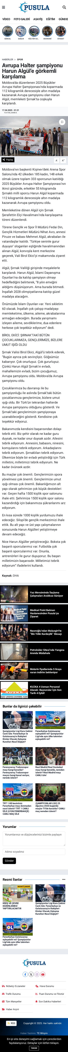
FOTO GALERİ (22, 19)
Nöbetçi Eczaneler (15, 986)
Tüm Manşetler (14, 1001)
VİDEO (6, 19)
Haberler (7, 59)
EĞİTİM (50, 19)
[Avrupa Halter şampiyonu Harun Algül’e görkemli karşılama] (34, 136)
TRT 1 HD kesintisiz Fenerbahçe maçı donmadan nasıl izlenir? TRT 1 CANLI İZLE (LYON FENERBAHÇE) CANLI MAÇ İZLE (17, 808)
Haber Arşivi (12, 1009)
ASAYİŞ (37, 19)
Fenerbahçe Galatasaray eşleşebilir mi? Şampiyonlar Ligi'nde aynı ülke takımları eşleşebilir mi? (49, 735)
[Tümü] (63, 879)
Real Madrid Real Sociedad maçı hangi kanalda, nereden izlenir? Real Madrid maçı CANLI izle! (49, 771)
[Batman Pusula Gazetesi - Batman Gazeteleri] (33, 7)
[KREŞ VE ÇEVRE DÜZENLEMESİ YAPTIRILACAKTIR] (18, 892)
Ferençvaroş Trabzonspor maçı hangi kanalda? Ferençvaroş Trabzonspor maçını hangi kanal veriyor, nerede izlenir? (16, 772)
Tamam (34, 1048)
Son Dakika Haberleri (50, 1001)
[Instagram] (37, 974)
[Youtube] (42, 974)
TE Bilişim (42, 1033)
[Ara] (64, 8)
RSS (12, 1023)
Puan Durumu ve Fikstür (51, 994)
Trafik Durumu (13, 994)
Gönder (9, 860)
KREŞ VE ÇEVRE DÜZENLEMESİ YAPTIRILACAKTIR (12, 906)
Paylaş (9, 159)
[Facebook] (25, 974)
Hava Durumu (47, 986)
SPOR (20, 59)
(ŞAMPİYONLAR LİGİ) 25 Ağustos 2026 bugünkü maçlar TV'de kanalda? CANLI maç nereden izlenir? (50, 807)
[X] (31, 974)
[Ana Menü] (3, 7)
